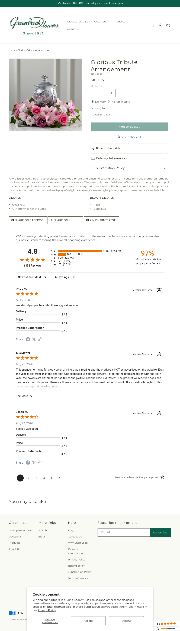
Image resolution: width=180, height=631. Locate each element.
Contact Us (75, 536)
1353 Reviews (36, 265)
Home (12, 50)
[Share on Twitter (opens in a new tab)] (34, 339)
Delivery (100, 101)
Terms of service (78, 578)
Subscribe (160, 532)
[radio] (90, 251)
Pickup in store (120, 101)
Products (14, 542)
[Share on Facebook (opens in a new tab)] (28, 339)
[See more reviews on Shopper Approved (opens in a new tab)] (40, 339)
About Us (14, 549)
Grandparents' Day (20, 530)
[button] (102, 21)
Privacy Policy (47, 610)
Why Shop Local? (78, 542)
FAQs (71, 530)
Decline (126, 620)
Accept (88, 620)
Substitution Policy (80, 571)
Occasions (15, 536)
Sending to (103, 108)
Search (42, 530)
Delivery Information (75, 551)
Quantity (96, 86)
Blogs (42, 536)
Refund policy (76, 565)
